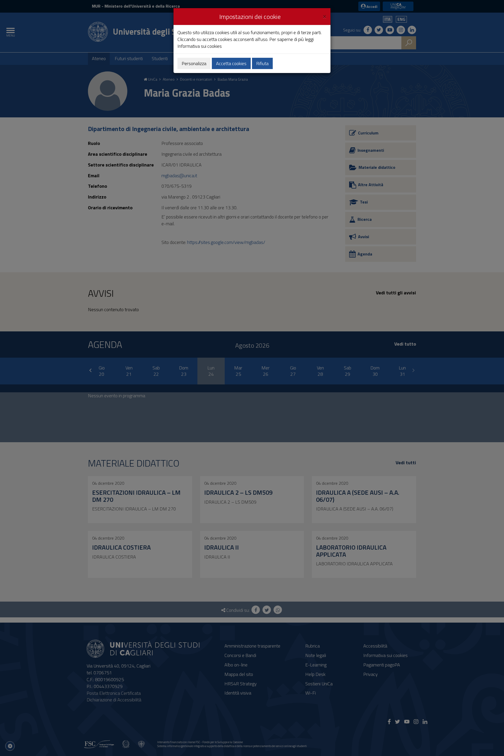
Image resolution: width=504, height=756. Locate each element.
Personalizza (194, 63)
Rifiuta (262, 63)
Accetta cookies (231, 63)
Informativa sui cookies (199, 46)
